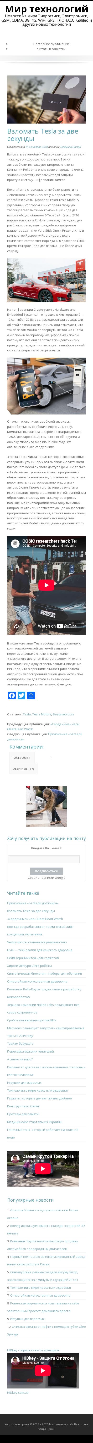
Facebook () (24, 757)
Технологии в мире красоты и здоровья (37, 1090)
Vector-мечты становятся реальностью (37, 942)
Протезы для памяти (23, 1114)
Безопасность (63, 714)
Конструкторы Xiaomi (23, 1106)
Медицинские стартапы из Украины (34, 1122)
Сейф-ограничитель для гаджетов (33, 958)
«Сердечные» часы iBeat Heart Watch (35, 919)
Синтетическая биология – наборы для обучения (44, 973)
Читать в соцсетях (51, 49)
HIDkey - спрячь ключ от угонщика (33, 1350)
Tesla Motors (41, 714)
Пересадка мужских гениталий (30, 1051)
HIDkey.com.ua (18, 1392)
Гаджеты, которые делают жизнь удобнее (39, 1098)
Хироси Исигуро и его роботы (29, 966)
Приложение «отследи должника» (32, 903)
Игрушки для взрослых (24, 1082)
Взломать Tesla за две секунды (31, 911)
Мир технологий (46, 8)
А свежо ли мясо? (20, 1059)
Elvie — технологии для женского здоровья (39, 950)
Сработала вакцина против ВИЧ (32, 1020)
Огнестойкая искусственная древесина (37, 981)
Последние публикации (51, 44)
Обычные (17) (23, 768)
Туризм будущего (20, 1043)
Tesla (27, 714)
